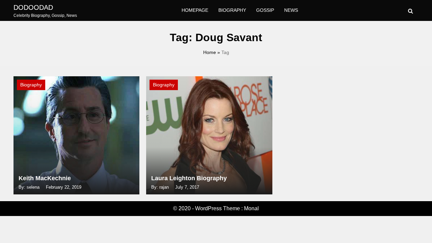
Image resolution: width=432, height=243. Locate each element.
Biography (232, 10)
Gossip (265, 10)
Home (209, 52)
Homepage (195, 10)
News (291, 10)
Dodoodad (33, 7)
